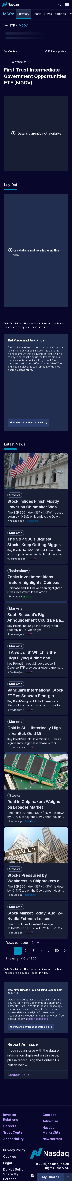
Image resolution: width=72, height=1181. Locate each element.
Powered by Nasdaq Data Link (31, 1026)
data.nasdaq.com (38, 1018)
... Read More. (25, 369)
